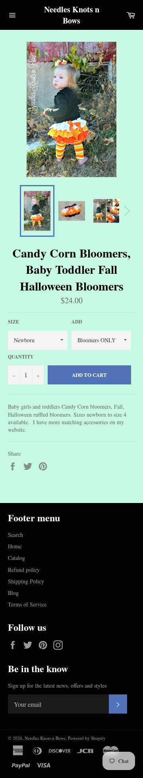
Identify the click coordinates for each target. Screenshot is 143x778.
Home (14, 546)
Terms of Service (27, 604)
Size (13, 322)
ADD (77, 322)
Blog (13, 593)
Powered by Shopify (87, 738)
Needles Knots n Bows (71, 15)
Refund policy (24, 569)
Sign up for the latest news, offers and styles (57, 685)
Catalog (16, 558)
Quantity (21, 357)
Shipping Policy (26, 581)
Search (15, 534)
